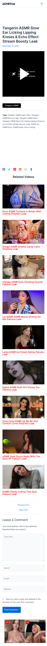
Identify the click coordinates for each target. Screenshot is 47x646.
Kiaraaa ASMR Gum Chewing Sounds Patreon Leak (22, 283)
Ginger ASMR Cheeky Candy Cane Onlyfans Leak (21, 247)
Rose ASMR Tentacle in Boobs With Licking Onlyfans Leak (21, 212)
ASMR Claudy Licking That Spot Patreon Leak (19, 492)
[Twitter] (9, 169)
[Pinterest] (15, 169)
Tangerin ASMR (11, 105)
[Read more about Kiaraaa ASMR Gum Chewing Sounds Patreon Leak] (23, 267)
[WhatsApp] (25, 169)
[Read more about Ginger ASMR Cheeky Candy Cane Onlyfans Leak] (23, 231)
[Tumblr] (31, 169)
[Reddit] (20, 169)
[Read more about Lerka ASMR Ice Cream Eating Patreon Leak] (23, 337)
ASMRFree (8, 4)
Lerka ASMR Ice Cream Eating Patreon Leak (23, 353)
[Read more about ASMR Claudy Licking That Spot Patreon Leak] (23, 476)
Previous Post (23, 505)
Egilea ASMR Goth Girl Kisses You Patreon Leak (21, 388)
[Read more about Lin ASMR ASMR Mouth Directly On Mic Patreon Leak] (23, 302)
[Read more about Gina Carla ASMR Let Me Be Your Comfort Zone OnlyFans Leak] (23, 407)
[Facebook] (3, 169)
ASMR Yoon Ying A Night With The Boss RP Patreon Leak (21, 457)
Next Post (23, 510)
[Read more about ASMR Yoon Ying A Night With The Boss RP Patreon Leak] (23, 441)
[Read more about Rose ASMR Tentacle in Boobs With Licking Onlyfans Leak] (23, 196)
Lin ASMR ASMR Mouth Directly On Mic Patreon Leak (21, 317)
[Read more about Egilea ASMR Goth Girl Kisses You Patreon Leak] (23, 372)
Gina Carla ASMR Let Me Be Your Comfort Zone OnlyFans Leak (20, 422)
